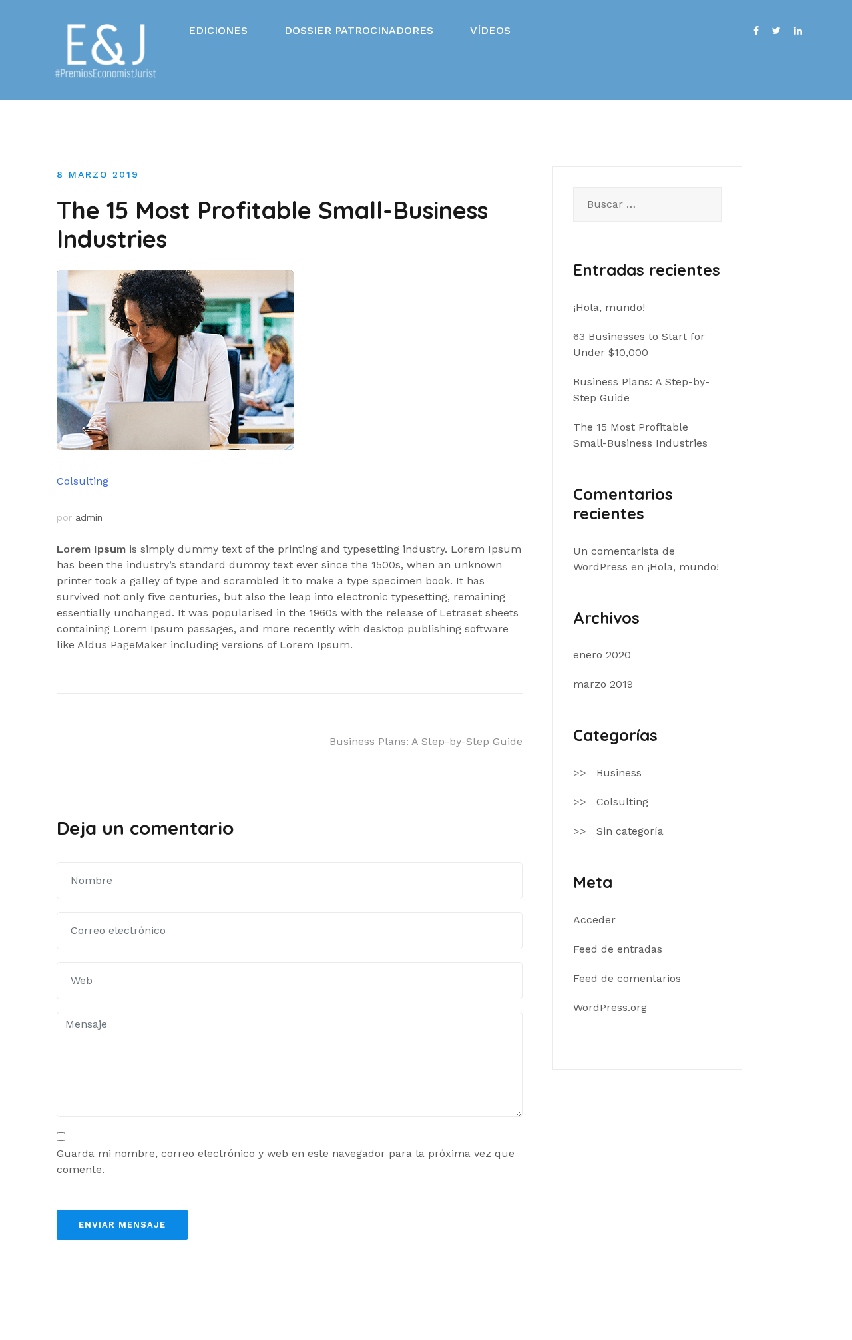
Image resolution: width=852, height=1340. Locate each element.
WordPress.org (610, 1007)
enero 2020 (602, 654)
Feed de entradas (617, 949)
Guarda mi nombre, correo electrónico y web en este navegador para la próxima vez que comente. (286, 1161)
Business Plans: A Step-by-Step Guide (426, 741)
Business (619, 772)
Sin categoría (630, 831)
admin (89, 517)
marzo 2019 (603, 684)
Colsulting (82, 481)
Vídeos (490, 30)
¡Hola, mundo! (609, 307)
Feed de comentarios (627, 978)
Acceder (594, 919)
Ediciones (218, 30)
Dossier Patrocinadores (358, 30)
